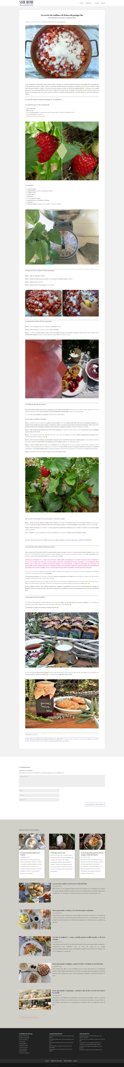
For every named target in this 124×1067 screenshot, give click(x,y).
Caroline (54, 18)
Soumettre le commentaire (94, 804)
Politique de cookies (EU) (56, 1061)
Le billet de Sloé (22, 1049)
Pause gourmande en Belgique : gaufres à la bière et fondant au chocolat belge (78, 964)
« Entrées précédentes (29, 1017)
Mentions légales (68, 1061)
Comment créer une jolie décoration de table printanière (90, 1044)
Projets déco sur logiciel (23, 1053)
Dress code (21, 1041)
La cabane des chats (23, 1045)
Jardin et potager (22, 1043)
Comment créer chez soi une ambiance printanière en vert (90, 1042)
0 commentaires (71, 18)
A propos (96, 3)
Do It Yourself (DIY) (22, 1039)
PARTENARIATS (22, 1051)
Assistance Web (54, 1064)
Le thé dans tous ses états (58, 853)
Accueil (81, 3)
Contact (103, 3)
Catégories (88, 3)
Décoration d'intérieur (23, 1037)
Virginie (50, 1039)
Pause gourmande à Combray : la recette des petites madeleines (73, 910)
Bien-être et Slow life (56, 855)
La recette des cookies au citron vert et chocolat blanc (70, 884)
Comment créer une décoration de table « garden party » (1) (91, 1049)
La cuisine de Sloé (34, 22)
